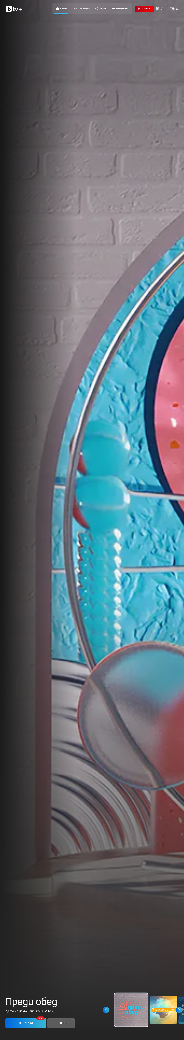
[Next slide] (179, 1010)
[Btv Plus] (14, 9)
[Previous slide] (106, 1010)
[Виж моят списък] (157, 8)
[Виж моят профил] (162, 8)
